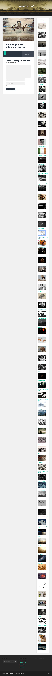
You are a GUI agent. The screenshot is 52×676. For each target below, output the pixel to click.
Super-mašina (22, 665)
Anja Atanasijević (26, 6)
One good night (40, 31)
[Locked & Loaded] (42, 603)
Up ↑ (48, 673)
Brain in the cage (23, 660)
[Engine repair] (42, 440)
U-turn (39, 536)
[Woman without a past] (42, 26)
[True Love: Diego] (42, 287)
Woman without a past (42, 22)
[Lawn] (42, 71)
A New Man (22, 664)
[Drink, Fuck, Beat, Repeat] (42, 322)
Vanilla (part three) (41, 210)
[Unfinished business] (42, 53)
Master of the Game (41, 481)
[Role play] (42, 305)
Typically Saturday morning (42, 111)
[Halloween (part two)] (42, 340)
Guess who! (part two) (42, 155)
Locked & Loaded (41, 598)
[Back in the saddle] (42, 233)
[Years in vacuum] (42, 62)
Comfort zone (40, 462)
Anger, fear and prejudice (42, 490)
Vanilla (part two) (41, 201)
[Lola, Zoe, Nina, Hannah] (42, 630)
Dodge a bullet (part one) (42, 247)
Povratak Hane (16, 13)
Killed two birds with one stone (43, 238)
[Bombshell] (42, 413)
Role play (39, 300)
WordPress (23, 673)
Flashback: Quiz (40, 362)
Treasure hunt (40, 418)
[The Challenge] (42, 124)
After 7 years (40, 563)
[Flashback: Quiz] (42, 367)
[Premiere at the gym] (42, 106)
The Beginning (40, 554)
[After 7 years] (42, 567)
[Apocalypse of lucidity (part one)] (42, 522)
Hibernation (40, 453)
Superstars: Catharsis (41, 380)
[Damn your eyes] (42, 612)
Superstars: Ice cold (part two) (43, 400)
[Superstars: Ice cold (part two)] (42, 404)
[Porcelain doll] (42, 89)
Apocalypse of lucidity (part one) (43, 517)
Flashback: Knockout (41, 371)
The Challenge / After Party (42, 128)
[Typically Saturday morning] (42, 115)
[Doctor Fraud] (42, 80)
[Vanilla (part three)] (42, 215)
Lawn (39, 66)
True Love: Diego (41, 282)
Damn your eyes (40, 607)
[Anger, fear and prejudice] (42, 494)
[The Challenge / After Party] (42, 133)
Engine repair (40, 435)
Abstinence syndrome (41, 164)
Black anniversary (41, 444)
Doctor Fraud (40, 75)
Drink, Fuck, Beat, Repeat (42, 318)
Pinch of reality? (40, 427)
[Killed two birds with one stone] (42, 243)
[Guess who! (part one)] (42, 151)
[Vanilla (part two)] (42, 206)
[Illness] (42, 44)
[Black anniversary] (42, 449)
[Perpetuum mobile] (42, 503)
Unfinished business (41, 48)
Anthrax (39, 219)
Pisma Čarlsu (7, 13)
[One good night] (42, 35)
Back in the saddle (41, 228)
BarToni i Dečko (23, 662)
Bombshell (40, 409)
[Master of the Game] (42, 485)
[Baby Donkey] (42, 638)
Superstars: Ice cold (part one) (43, 390)
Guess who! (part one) (42, 146)
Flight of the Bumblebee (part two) (43, 184)
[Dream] (42, 97)
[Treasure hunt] (42, 422)
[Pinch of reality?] (42, 431)
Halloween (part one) (41, 327)
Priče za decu (31, 13)
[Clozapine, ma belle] (42, 585)
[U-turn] (42, 541)
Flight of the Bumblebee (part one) (43, 174)
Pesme (24, 13)
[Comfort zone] (42, 467)
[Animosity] (42, 621)
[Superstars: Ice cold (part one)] (42, 395)
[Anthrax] (42, 224)
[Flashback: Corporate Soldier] (42, 358)
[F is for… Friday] (42, 594)
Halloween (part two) (41, 336)
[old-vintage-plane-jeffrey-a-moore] (18, 29)
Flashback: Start (40, 345)
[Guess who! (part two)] (42, 160)
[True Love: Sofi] (42, 278)
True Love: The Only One (42, 265)
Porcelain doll (40, 84)
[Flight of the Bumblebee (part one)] (42, 178)
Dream (39, 93)
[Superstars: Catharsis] (42, 385)
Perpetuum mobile (41, 499)
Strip (38, 13)
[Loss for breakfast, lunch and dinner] (42, 477)
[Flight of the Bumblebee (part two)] (42, 188)
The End (39, 545)
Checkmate (40, 643)
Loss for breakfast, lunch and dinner (43, 472)
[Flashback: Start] (42, 349)
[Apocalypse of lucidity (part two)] (42, 532)
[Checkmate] (42, 647)
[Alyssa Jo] (42, 576)
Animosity (39, 616)
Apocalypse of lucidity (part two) (43, 527)
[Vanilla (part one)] (42, 197)
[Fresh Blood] (42, 296)
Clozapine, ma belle (41, 581)
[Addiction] (42, 142)
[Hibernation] (42, 458)
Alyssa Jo (39, 572)
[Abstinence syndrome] (42, 168)
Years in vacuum (41, 57)
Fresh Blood (40, 291)
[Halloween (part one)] (42, 331)
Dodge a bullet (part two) (42, 256)
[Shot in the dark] (42, 512)
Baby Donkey (40, 634)
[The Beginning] (42, 558)
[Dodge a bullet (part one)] (42, 251)
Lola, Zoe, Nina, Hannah (42, 625)
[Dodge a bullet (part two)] (42, 260)
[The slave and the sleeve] (42, 314)
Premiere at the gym (41, 102)
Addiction (39, 137)
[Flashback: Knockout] (42, 376)
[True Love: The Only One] (42, 269)
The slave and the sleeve (42, 309)
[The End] (42, 550)
